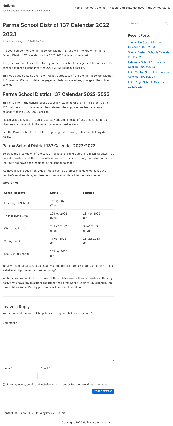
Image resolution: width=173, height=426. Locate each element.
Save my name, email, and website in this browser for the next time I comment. (57, 384)
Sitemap (106, 422)
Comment (10, 322)
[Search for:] (149, 23)
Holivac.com (91, 422)
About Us (27, 413)
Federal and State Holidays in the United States (140, 7)
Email (45, 368)
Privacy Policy (45, 413)
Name (7, 368)
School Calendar (96, 7)
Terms (61, 413)
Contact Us (10, 413)
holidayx (10, 41)
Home (78, 7)
